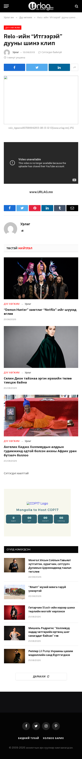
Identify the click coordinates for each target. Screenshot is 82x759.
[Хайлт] (76, 6)
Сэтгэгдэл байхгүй (52, 52)
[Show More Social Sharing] (74, 67)
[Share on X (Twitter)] (36, 67)
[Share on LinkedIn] (59, 67)
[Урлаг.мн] (41, 6)
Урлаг (16, 52)
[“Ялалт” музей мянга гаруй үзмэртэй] (14, 592)
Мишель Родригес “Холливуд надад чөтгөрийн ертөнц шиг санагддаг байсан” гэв (49, 632)
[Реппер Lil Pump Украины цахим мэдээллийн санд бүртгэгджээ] (14, 656)
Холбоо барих (53, 738)
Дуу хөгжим (12, 27)
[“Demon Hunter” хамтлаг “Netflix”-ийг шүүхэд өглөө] (41, 278)
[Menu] (6, 6)
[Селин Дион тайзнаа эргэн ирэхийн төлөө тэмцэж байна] (41, 347)
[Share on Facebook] (14, 67)
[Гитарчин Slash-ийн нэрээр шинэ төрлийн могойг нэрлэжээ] (14, 612)
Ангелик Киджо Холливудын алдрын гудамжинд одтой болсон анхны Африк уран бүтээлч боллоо (40, 451)
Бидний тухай (28, 738)
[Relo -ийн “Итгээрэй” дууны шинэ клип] (41, 100)
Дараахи (39, 676)
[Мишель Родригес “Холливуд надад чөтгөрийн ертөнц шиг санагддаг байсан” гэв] (14, 633)
